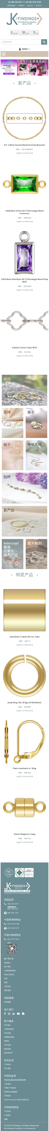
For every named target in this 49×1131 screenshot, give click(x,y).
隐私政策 (7, 1049)
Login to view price (24, 153)
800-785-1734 (12, 913)
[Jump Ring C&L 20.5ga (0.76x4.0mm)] (24, 676)
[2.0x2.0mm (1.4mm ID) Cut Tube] (24, 610)
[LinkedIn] (13, 1013)
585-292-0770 (12, 904)
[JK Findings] (24, 19)
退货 (5, 978)
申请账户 (21, 6)
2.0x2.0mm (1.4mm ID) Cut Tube (25, 636)
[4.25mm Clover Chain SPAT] (24, 321)
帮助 (5, 982)
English (30, 6)
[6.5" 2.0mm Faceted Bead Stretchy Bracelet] (24, 118)
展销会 (6, 1041)
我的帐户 (25, 49)
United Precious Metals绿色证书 (16, 1099)
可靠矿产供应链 (10, 1088)
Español (39, 6)
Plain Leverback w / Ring (24, 768)
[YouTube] (18, 1013)
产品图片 (7, 1115)
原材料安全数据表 (10, 1092)
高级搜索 (7, 1002)
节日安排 (7, 1045)
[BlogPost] (23, 1013)
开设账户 (7, 962)
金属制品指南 (9, 1037)
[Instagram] (9, 1013)
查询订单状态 (9, 974)
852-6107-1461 (13, 939)
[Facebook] (5, 1013)
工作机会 (7, 1064)
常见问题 (7, 1033)
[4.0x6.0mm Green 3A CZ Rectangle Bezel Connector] (24, 184)
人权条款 (7, 1084)
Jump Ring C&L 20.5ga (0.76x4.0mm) (24, 702)
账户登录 (7, 966)
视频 (5, 1119)
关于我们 (7, 1025)
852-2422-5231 (13, 928)
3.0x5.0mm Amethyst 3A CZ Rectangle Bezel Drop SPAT (24, 280)
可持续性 (7, 1096)
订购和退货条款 (10, 970)
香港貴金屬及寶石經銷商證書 (15, 1080)
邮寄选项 (7, 990)
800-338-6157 (12, 909)
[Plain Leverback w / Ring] (24, 742)
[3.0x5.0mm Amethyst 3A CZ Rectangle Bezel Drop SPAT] (24, 253)
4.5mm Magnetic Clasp (24, 834)
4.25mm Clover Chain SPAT (24, 347)
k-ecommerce (30, 1128)
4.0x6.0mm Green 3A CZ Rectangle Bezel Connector (24, 212)
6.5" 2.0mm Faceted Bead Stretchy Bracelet (24, 145)
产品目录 (7, 1111)
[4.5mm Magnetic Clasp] (24, 808)
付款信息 (7, 986)
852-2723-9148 (13, 924)
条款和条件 (8, 1053)
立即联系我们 (11, 6)
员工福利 (7, 1068)
